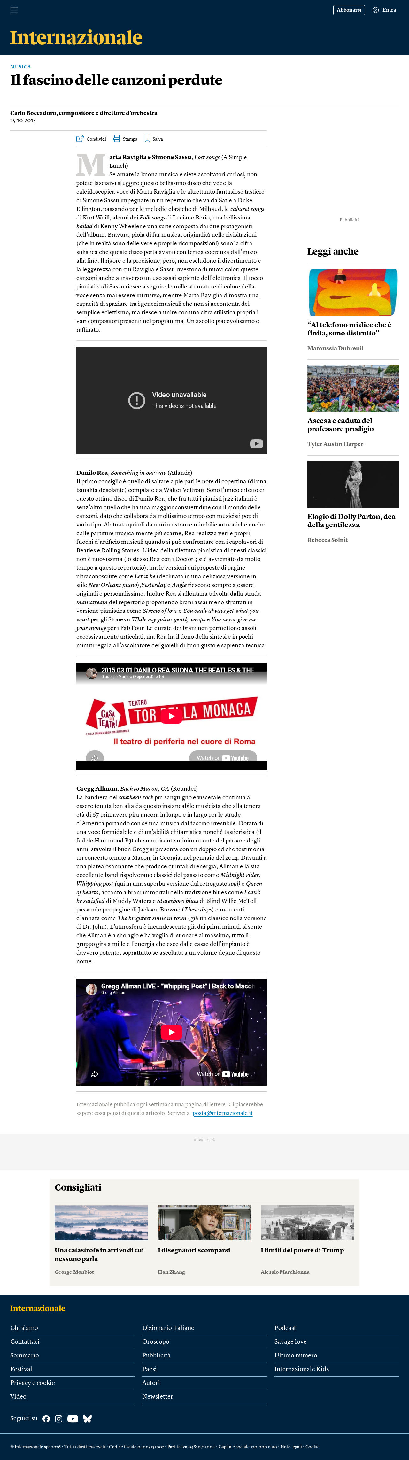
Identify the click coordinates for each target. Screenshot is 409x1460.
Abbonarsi (349, 10)
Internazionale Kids (301, 1369)
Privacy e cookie (32, 1383)
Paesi (149, 1369)
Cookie (312, 1447)
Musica (20, 67)
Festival (21, 1369)
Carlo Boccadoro (33, 113)
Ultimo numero (295, 1356)
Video (18, 1397)
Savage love (290, 1342)
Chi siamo (24, 1328)
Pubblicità (156, 1356)
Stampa (130, 139)
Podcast (285, 1328)
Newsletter (157, 1397)
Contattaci (25, 1342)
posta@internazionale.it (223, 1113)
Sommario (24, 1356)
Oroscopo (155, 1342)
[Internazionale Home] (39, 1308)
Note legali (291, 1447)
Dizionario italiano (168, 1328)
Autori (151, 1383)
